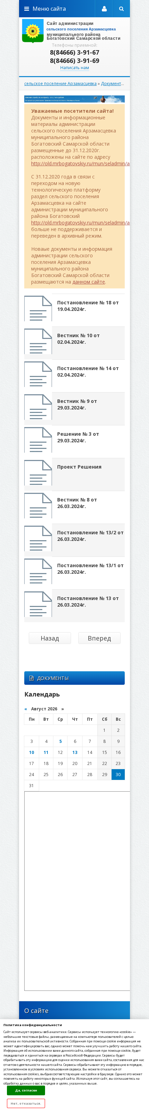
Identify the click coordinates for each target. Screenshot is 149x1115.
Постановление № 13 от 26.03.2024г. (88, 601)
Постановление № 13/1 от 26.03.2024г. (90, 568)
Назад (50, 638)
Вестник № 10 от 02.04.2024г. (78, 338)
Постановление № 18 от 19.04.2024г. (88, 305)
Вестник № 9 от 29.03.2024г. (77, 404)
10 (31, 752)
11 (46, 752)
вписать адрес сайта (74, 31)
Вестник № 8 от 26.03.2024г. (77, 502)
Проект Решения (79, 466)
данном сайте (88, 281)
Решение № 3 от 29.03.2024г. (78, 437)
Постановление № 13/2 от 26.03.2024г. (90, 535)
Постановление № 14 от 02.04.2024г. (88, 371)
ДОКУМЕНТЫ (53, 678)
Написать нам (74, 68)
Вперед (99, 638)
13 (74, 752)
